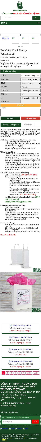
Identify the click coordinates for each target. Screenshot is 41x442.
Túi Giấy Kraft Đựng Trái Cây (20, 328)
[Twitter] (26, 428)
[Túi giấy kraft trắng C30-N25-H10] (20, 361)
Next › (29, 373)
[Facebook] (4, 428)
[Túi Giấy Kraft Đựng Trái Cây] (20, 325)
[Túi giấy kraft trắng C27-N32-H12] (20, 349)
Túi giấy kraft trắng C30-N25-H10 (20, 364)
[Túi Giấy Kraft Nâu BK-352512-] (20, 337)
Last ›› (36, 373)
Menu (4, 23)
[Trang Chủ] (20, 6)
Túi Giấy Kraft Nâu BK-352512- (20, 340)
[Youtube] (19, 428)
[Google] (12, 428)
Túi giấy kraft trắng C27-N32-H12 (20, 352)
